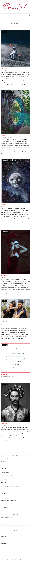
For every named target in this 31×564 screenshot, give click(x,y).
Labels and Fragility (6, 425)
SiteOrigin (22, 559)
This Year (3, 277)
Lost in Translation (5, 504)
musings (5, 345)
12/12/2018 (4, 135)
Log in (2, 532)
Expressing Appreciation (7, 475)
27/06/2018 (4, 374)
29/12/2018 (4, 68)
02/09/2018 (4, 275)
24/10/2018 (4, 204)
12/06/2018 (4, 423)
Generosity (3, 468)
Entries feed (4, 536)
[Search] (28, 523)
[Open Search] (29, 15)
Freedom (3, 70)
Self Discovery (4, 497)
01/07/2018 (4, 319)
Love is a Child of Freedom (8, 376)
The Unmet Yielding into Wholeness (9, 486)
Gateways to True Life (7, 137)
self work (10, 91)
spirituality (13, 160)
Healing (3, 489)
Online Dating (4, 493)
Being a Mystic (4, 482)
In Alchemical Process (6, 479)
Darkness (3, 206)
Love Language (4, 507)
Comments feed (4, 540)
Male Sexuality (4, 458)
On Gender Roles (5, 321)
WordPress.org (4, 543)
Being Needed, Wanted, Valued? (8, 500)
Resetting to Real (5, 472)
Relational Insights (5, 465)
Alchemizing (4, 461)
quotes (4, 32)
